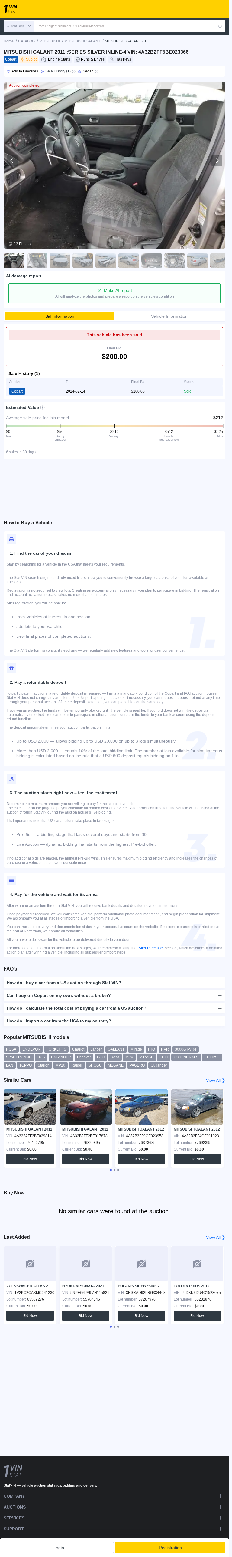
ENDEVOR (31, 1049)
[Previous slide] (12, 160)
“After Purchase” (150, 948)
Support (14, 1528)
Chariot (78, 1049)
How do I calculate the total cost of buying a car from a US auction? (77, 1008)
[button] (19, 26)
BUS (41, 1057)
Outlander (159, 1065)
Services (14, 1517)
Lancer (96, 1049)
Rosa (115, 1057)
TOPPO (25, 1065)
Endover (84, 1057)
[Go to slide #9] (197, 260)
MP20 (60, 1065)
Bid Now (30, 1159)
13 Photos (22, 244)
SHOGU (95, 1065)
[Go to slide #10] (220, 260)
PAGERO (137, 1065)
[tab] (111, 1170)
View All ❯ (215, 1080)
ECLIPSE (212, 1057)
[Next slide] (216, 160)
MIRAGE (146, 1057)
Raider (76, 1065)
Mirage (136, 1049)
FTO (151, 1049)
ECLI (164, 1057)
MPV (129, 1057)
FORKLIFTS (56, 1049)
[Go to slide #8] (174, 260)
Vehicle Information (169, 316)
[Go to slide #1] (14, 260)
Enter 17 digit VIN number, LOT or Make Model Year (70, 26)
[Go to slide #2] (37, 260)
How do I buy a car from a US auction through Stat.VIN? (64, 982)
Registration (170, 1547)
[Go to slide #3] (60, 260)
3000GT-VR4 (185, 1049)
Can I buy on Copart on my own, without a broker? (59, 995)
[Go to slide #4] (82, 260)
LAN (9, 1065)
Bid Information (59, 316)
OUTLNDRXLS (186, 1057)
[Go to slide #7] (151, 260)
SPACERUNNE (18, 1057)
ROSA (11, 1049)
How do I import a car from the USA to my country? (59, 1020)
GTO (101, 1057)
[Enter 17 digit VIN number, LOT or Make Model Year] (220, 26)
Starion (44, 1065)
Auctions (15, 1507)
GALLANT (116, 1049)
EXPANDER (61, 1057)
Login (58, 1547)
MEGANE (116, 1065)
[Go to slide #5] (105, 260)
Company (14, 1496)
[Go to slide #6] (128, 260)
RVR (165, 1049)
